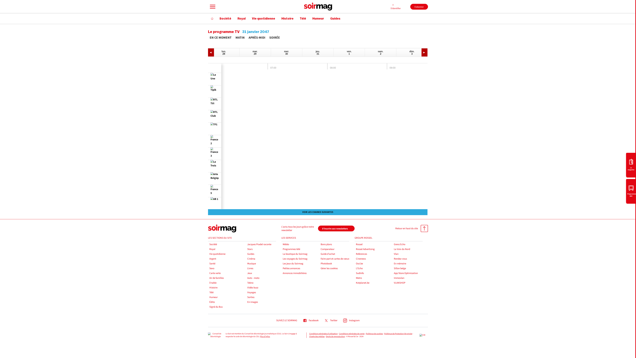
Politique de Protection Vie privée (398, 333)
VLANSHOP (399, 283)
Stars (250, 249)
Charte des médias (317, 336)
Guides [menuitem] (335, 18)
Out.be (359, 263)
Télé (211, 292)
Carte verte (215, 273)
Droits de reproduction (335, 336)
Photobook (326, 263)
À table (212, 283)
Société (213, 244)
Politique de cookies (374, 333)
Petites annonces (291, 268)
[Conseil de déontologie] (215, 335)
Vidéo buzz (252, 287)
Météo (286, 244)
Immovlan (399, 278)
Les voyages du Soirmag (295, 259)
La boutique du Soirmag (295, 254)
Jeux (249, 273)
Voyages (251, 292)
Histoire (213, 287)
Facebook (313, 320)
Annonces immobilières (295, 273)
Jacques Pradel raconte (259, 244)
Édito (212, 302)
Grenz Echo (399, 244)
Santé (212, 263)
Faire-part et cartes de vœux (335, 259)
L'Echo (359, 268)
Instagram (354, 320)
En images (252, 302)
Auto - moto (253, 278)
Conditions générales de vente (352, 333)
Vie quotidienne (217, 254)
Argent (212, 259)
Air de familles (216, 278)
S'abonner (419, 6)
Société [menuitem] (225, 18)
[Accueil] (212, 18)
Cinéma (251, 259)
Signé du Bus (216, 307)
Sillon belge (400, 268)
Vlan (396, 254)
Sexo (211, 268)
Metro (359, 278)
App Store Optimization (406, 273)
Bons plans (326, 244)
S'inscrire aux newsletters (335, 228)
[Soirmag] (318, 6)
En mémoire (400, 263)
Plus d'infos (265, 336)
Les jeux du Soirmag (293, 263)
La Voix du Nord (402, 249)
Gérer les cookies (329, 268)
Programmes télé (291, 249)
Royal (212, 249)
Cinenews (361, 259)
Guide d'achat (328, 254)
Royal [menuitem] (242, 18)
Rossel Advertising (365, 249)
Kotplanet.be (362, 283)
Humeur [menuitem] (318, 18)
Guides (250, 254)
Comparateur (327, 249)
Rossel (359, 244)
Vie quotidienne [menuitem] (263, 18)
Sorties (250, 297)
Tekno (250, 283)
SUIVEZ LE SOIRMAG (286, 320)
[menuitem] (631, 164)
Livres (250, 268)
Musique (251, 263)
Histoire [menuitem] (287, 18)
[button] (212, 6)
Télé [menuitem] (303, 18)
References (361, 254)
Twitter (333, 320)
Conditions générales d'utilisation (323, 333)
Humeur (213, 297)
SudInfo (360, 273)
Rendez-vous (400, 259)
